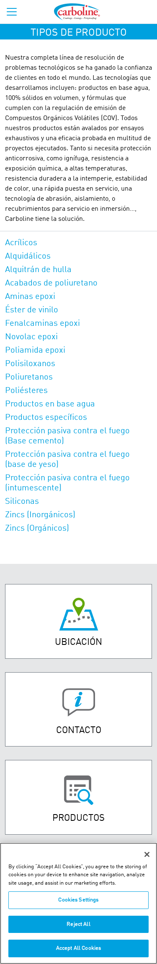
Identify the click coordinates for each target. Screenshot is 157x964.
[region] (78, 903)
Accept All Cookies (78, 948)
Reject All (78, 924)
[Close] (147, 854)
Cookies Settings (78, 900)
